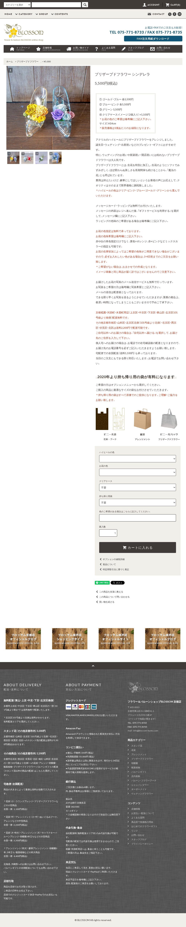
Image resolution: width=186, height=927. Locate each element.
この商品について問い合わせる (114, 596)
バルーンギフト (139, 771)
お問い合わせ (163, 48)
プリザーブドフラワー (28, 61)
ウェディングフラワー (142, 793)
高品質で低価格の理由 (142, 822)
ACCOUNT (153, 5)
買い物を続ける (106, 602)
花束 (133, 750)
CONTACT (158, 14)
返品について (109, 564)
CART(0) (175, 5)
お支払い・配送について (142, 813)
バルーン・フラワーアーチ (143, 780)
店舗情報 (51, 48)
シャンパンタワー (140, 785)
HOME (8, 14)
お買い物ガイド (81, 48)
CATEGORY (26, 14)
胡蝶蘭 (134, 763)
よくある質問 (108, 48)
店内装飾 (135, 776)
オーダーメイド (139, 789)
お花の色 (103, 465)
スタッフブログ (136, 48)
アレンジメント (139, 754)
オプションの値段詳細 (114, 559)
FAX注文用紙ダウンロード (153, 38)
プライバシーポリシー (142, 843)
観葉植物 (135, 767)
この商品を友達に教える (111, 591)
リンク (134, 830)
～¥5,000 (46, 61)
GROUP (43, 14)
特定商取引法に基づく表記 (116, 569)
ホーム (9, 61)
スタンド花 (136, 745)
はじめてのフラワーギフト (144, 826)
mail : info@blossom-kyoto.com (143, 730)
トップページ (23, 48)
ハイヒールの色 (106, 452)
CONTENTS (61, 14)
